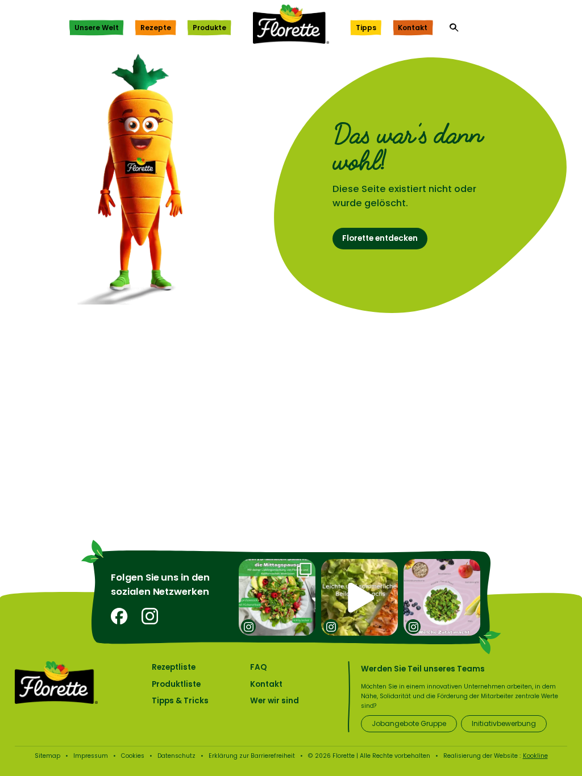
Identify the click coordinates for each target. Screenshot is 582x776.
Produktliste (176, 684)
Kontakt (412, 27)
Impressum (90, 756)
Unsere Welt (96, 27)
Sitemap (47, 756)
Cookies (132, 756)
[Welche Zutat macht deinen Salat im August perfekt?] (442, 598)
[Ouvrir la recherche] (454, 27)
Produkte (209, 27)
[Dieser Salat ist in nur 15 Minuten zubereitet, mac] (277, 598)
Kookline (535, 756)
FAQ (258, 667)
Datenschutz (176, 756)
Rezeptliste (174, 667)
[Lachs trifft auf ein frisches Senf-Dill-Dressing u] (360, 598)
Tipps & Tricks (180, 700)
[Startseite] (291, 24)
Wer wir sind (274, 700)
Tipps (366, 27)
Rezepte (155, 27)
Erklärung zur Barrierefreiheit (252, 756)
